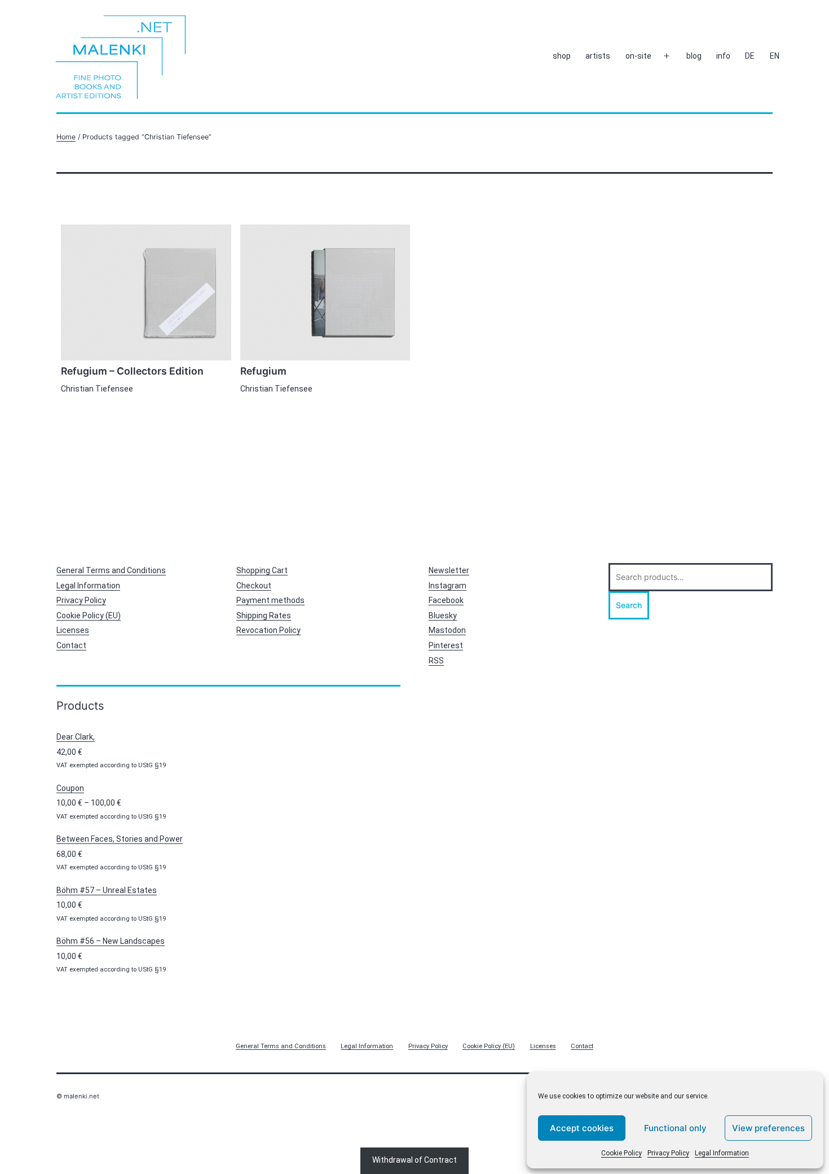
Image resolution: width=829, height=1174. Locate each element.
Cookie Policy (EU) (88, 615)
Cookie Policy (621, 1153)
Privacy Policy (668, 1153)
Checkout (253, 585)
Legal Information (722, 1153)
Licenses (72, 630)
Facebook (446, 600)
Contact (71, 645)
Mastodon (447, 630)
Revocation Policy (268, 630)
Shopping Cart (262, 570)
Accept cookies (582, 1128)
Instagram (447, 585)
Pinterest (446, 645)
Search (629, 605)
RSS (436, 660)
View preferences (768, 1128)
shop (562, 55)
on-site (638, 55)
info (723, 55)
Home (66, 137)
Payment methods (270, 600)
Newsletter (449, 570)
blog (694, 55)
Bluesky (443, 615)
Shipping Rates (263, 615)
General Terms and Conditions (111, 570)
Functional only (675, 1128)
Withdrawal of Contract (414, 1159)
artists (597, 55)
